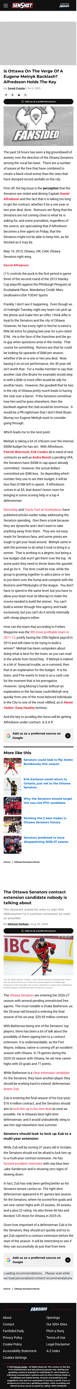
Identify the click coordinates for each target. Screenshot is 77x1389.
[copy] (25, 94)
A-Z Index (53, 1351)
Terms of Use (55, 1337)
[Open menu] (6, 5)
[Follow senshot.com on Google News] (68, 735)
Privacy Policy (12, 1337)
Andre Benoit (41, 457)
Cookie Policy (12, 1344)
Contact (8, 1324)
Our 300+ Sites (56, 1324)
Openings (53, 1317)
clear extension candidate (51, 1073)
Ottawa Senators (22, 995)
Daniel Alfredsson (16, 265)
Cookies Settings (15, 1357)
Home (7, 862)
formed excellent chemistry (23, 1163)
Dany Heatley (25, 708)
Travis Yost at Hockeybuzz (43, 509)
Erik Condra (39, 452)
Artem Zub (11, 1089)
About (7, 1317)
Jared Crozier (16, 88)
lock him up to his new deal (32, 1109)
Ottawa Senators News (27, 862)
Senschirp (11, 509)
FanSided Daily (13, 1331)
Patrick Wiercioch (16, 452)
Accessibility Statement (20, 1351)
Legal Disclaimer (58, 1344)
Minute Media (20, 1367)
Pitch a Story (55, 1331)
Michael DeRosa (18, 924)
